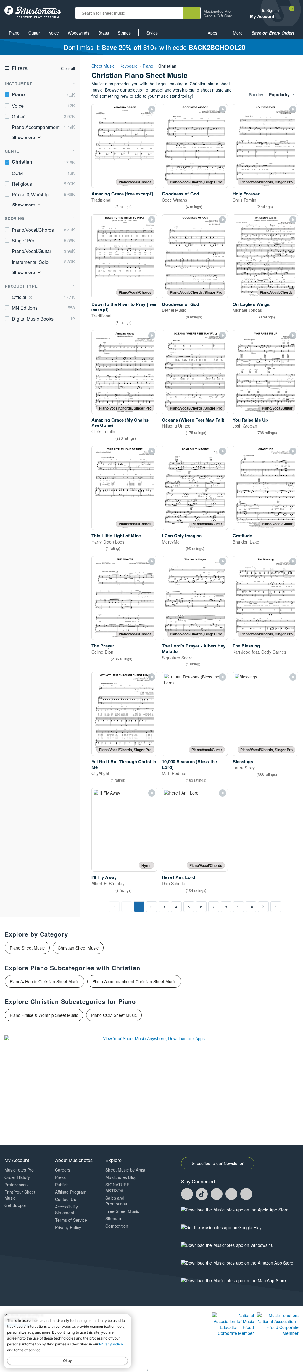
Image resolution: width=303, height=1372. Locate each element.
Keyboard (129, 66)
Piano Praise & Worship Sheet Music (44, 1015)
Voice (54, 33)
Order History (17, 1177)
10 (251, 906)
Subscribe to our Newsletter (218, 1163)
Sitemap (113, 1218)
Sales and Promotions (116, 1201)
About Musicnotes (74, 1160)
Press (60, 1177)
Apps (212, 33)
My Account (262, 16)
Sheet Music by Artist (125, 1170)
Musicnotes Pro (217, 11)
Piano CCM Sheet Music (114, 1015)
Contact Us (65, 1199)
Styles (152, 33)
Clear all (68, 68)
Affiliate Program (71, 1192)
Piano (14, 33)
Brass (103, 33)
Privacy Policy (68, 1227)
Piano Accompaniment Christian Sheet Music (134, 981)
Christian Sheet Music (78, 948)
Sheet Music (103, 66)
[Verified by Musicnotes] (30, 297)
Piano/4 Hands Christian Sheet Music (44, 981)
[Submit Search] (191, 13)
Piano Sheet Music (27, 948)
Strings (124, 33)
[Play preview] (151, 109)
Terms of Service (71, 1220)
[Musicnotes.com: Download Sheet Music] (32, 11)
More (240, 34)
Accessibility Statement (66, 1210)
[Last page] (275, 906)
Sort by (256, 94)
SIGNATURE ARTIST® (117, 1187)
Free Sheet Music (122, 1211)
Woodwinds (78, 33)
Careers (62, 1170)
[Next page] (263, 906)
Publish (62, 1184)
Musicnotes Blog (121, 1177)
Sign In (272, 10)
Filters (16, 68)
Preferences (16, 1184)
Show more (23, 137)
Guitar (34, 33)
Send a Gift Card (218, 16)
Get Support (16, 1205)
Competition (116, 1226)
